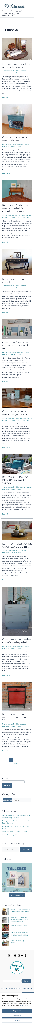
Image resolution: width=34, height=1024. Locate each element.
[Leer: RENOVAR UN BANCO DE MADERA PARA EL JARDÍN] (17, 464)
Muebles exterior (19, 487)
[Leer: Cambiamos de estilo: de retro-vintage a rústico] (17, 49)
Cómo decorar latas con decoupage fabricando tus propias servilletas (19, 919)
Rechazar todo (17, 1020)
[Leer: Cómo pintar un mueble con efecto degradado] (17, 611)
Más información (17, 895)
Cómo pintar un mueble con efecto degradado (16, 641)
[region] (17, 1008)
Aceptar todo (17, 1011)
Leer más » (6, 98)
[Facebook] (9, 955)
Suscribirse (26, 849)
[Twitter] (12, 955)
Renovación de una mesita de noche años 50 (15, 717)
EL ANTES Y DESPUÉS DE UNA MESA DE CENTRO (17, 545)
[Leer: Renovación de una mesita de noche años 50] (17, 696)
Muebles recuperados (9, 217)
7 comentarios (7, 724)
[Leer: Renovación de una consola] (17, 262)
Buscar (5, 778)
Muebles (16, 71)
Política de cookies (25, 1005)
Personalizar (17, 1015)
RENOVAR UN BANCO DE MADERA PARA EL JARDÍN (15, 480)
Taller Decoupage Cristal (10, 835)
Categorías (7, 800)
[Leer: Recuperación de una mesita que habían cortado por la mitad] (17, 191)
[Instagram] (15, 955)
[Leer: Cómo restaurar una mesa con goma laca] (17, 398)
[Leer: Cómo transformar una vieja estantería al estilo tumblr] (17, 329)
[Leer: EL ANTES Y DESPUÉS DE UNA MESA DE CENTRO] (17, 530)
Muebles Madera (25, 215)
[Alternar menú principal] (30, 9)
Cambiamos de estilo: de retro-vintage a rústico (16, 66)
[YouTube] (22, 955)
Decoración (17, 551)
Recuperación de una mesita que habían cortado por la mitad (15, 208)
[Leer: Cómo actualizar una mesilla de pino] (17, 119)
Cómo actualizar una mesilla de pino (14, 139)
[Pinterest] (19, 955)
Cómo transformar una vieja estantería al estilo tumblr (15, 345)
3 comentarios (7, 418)
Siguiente (17, 763)
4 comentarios (7, 71)
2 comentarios (7, 551)
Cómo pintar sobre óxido (19, 925)
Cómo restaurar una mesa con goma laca (14, 413)
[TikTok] (25, 955)
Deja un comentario (9, 144)
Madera (15, 215)
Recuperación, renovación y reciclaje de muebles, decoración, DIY (13, 13)
